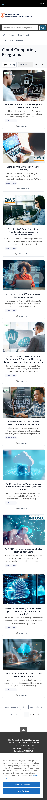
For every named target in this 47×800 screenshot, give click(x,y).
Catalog (11, 64)
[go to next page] (16, 714)
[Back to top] (23, 742)
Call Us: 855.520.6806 (12, 40)
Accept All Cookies (22, 784)
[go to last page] (11, 714)
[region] (21, 775)
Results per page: (12, 707)
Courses (11, 35)
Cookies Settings (21, 791)
